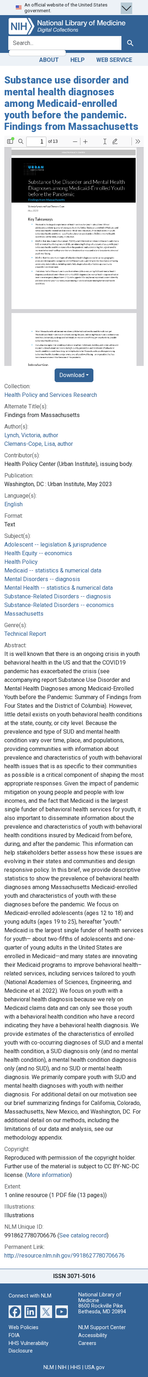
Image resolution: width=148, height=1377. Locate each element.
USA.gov (95, 1367)
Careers (87, 1343)
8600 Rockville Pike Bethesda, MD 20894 (102, 1309)
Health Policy (21, 561)
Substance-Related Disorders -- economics (59, 605)
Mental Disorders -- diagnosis (42, 579)
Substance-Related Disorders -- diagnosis (57, 596)
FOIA (14, 1335)
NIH (62, 1367)
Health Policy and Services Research (50, 394)
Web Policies (23, 1327)
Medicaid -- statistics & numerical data (52, 570)
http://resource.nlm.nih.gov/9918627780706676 (64, 1255)
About (49, 59)
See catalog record (83, 1235)
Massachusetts (23, 613)
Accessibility (92, 1335)
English (13, 504)
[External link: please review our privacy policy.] (15, 1311)
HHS (75, 1367)
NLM (48, 1367)
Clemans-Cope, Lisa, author (38, 443)
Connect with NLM (30, 1296)
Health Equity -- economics (38, 553)
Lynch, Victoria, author (31, 435)
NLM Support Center (102, 1327)
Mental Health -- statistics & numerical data (58, 587)
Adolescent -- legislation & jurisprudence (55, 544)
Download (71, 375)
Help (77, 59)
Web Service (114, 59)
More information (48, 1175)
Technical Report (25, 633)
